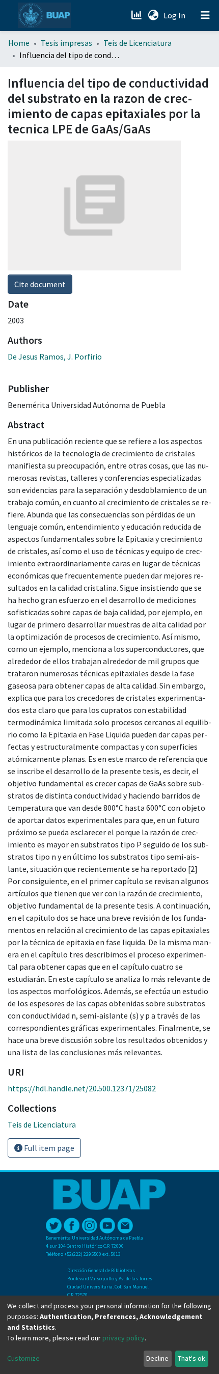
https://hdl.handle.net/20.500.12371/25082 (82, 1088)
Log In (175, 15)
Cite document (40, 284)
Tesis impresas (66, 43)
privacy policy (123, 1337)
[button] (153, 15)
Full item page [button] (48, 1148)
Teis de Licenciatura (137, 43)
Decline (157, 1358)
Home (19, 43)
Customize (23, 1358)
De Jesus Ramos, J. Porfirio (55, 356)
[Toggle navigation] (205, 15)
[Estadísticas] (137, 15)
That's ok (191, 1358)
